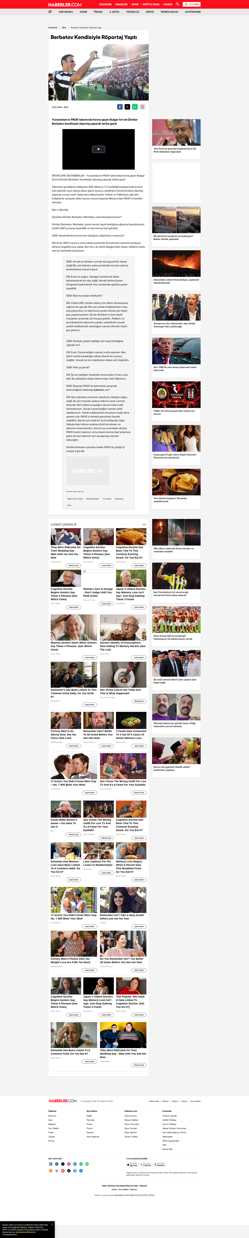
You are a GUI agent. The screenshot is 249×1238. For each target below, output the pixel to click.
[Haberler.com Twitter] (63, 1164)
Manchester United (75, 499)
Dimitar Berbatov (92, 499)
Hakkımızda (154, 1101)
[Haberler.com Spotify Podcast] (87, 1164)
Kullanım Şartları (170, 1116)
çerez (4, 1227)
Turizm (89, 1128)
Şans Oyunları (130, 1128)
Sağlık (89, 1116)
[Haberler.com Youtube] (63, 1170)
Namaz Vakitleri (131, 1120)
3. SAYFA (114, 11)
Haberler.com (130, 1111)
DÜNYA (150, 11)
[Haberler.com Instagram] (69, 1164)
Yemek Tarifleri (131, 1136)
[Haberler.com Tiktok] (69, 1170)
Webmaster (168, 1136)
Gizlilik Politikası (170, 1120)
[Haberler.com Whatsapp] (81, 1164)
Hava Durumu (130, 1116)
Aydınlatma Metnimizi (25, 1232)
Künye (184, 1101)
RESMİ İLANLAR (169, 11)
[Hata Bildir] (119, 1195)
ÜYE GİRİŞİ (193, 4)
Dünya (51, 1141)
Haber (114, 1189)
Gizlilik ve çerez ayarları (104, 1195)
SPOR (135, 4)
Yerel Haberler (92, 1136)
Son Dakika (53, 1128)
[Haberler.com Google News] (50, 1164)
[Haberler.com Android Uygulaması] (146, 1165)
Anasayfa (52, 27)
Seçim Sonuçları (131, 1124)
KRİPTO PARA (151, 4)
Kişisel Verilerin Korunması (174, 1128)
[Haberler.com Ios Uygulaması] (132, 1165)
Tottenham (119, 499)
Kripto (51, 1132)
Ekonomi (52, 1116)
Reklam (165, 1101)
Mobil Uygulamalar (171, 1141)
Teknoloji (90, 1120)
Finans (89, 1124)
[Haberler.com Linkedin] (75, 1164)
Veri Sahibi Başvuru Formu (174, 1132)
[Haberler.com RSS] (50, 1170)
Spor (64, 27)
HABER (168, 4)
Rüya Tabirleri (130, 1132)
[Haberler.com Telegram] (75, 1170)
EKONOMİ (105, 4)
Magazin (52, 1124)
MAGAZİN (122, 4)
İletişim (175, 1101)
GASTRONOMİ (193, 11)
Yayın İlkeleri (195, 1101)
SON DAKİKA (66, 11)
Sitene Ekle (168, 1149)
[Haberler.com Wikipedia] (56, 1170)
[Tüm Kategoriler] (50, 12)
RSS (164, 1145)
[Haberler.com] (62, 1101)
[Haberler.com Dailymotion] (81, 1170)
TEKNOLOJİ (132, 11)
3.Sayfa (51, 1136)
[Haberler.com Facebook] (56, 1164)
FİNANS (98, 11)
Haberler (52, 1111)
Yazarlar (90, 1132)
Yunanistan (107, 499)
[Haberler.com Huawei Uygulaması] (160, 1165)
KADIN (83, 11)
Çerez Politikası (169, 1124)
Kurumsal (167, 1111)
